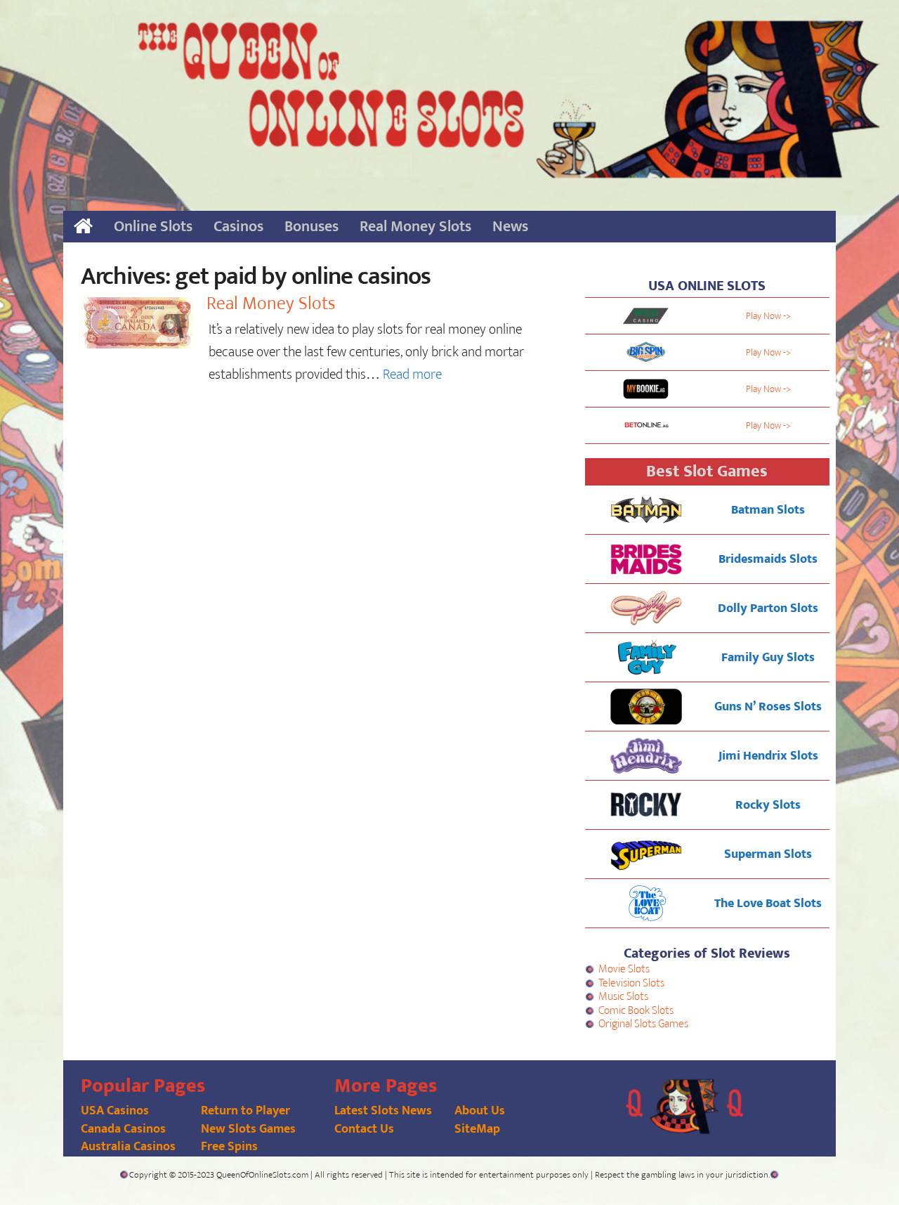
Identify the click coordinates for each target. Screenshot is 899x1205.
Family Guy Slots (768, 657)
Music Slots (623, 996)
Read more (412, 374)
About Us (479, 1110)
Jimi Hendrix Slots (768, 756)
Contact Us (364, 1129)
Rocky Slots (768, 805)
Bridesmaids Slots (768, 559)
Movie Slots (624, 969)
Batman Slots (768, 510)
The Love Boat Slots (768, 903)
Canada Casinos (123, 1129)
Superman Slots (768, 854)
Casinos (238, 227)
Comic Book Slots (636, 1010)
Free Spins (229, 1146)
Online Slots (153, 227)
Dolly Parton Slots (768, 608)
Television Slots (631, 983)
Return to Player (245, 1110)
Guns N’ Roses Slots (768, 706)
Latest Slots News (383, 1110)
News (510, 227)
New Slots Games (248, 1129)
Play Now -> (768, 316)
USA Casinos (115, 1110)
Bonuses (311, 227)
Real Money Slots (415, 227)
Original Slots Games (643, 1024)
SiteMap (477, 1129)
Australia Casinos (128, 1146)
